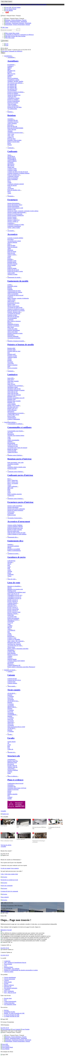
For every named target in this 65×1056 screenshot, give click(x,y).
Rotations (11, 115)
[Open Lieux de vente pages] (16, 579)
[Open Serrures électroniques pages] (20, 203)
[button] (32, 15)
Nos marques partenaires (10, 988)
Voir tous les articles (6, 845)
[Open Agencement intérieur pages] (16, 422)
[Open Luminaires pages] (14, 371)
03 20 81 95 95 (5, 955)
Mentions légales (8, 967)
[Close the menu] (8, 110)
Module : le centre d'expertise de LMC (14, 1013)
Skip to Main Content (6, 1)
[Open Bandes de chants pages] (17, 449)
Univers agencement (9, 979)
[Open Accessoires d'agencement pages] (22, 518)
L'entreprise (7, 961)
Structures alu (13, 756)
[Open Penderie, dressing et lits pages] (21, 312)
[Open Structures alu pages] (15, 752)
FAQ (5, 1000)
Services (6, 1010)
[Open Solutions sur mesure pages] (16, 670)
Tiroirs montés (13, 690)
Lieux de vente (13, 582)
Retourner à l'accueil (6, 930)
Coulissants (12, 151)
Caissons (11, 675)
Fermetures (12, 200)
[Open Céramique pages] (14, 785)
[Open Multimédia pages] (14, 335)
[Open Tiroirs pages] (11, 155)
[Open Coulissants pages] (14, 148)
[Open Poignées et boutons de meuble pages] (24, 341)
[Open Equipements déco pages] (18, 537)
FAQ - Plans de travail (10, 992)
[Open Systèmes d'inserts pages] (17, 603)
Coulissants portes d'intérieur (20, 475)
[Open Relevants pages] (13, 125)
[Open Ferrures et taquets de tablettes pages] (24, 92)
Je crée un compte (5, 868)
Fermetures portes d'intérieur (20, 502)
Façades (10, 738)
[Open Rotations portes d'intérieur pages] (22, 455)
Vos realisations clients (10, 1004)
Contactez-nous (5, 911)
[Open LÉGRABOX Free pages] (18, 701)
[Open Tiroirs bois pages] (14, 722)
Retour (3, 53)
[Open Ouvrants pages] (13, 562)
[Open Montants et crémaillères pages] (21, 586)
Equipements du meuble (17, 281)
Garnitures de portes (16, 557)
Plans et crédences (15, 780)
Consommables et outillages (19, 427)
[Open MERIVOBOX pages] (16, 707)
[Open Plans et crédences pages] (18, 776)
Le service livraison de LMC (11, 1014)
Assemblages (12, 61)
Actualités (3, 846)
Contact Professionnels (10, 1001)
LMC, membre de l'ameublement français (15, 962)
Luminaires (12, 374)
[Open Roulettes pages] (13, 259)
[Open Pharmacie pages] (13, 664)
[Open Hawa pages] (11, 479)
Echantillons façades (9, 1011)
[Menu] (4, 41)
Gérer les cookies (8, 971)
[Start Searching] (18, 29)
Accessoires (12, 234)
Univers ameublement (10, 977)
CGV (5, 965)
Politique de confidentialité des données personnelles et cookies (21, 970)
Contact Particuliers (9, 1003)
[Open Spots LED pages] (14, 378)
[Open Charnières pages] (14, 119)
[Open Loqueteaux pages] (14, 223)
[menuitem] (8, 56)
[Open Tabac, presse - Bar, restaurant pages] (24, 641)
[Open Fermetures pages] (14, 196)
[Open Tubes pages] (11, 629)
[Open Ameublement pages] (12, 56)
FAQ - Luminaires (9, 991)
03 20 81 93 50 (5, 948)
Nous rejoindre (8, 964)
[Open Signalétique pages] (14, 650)
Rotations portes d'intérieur (19, 459)
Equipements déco (15, 541)
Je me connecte (15, 868)
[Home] (4, 27)
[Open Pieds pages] (11, 244)
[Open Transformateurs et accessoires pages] (24, 413)
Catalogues (7, 989)
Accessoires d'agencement (18, 521)
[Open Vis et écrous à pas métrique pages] (23, 83)
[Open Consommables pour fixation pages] (23, 431)
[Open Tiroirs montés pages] (15, 686)
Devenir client (8, 998)
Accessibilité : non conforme (11, 968)
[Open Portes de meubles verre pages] (20, 190)
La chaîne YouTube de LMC (11, 1016)
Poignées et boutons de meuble (20, 344)
